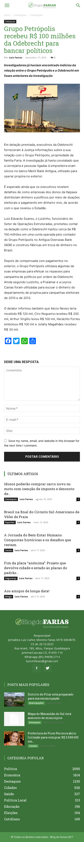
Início (7, 15)
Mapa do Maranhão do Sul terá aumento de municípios (49, 716)
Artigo (8, 596)
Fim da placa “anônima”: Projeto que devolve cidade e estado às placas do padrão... (35, 568)
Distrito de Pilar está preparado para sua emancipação (50, 696)
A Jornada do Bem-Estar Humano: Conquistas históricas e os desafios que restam (37, 540)
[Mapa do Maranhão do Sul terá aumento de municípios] (14, 719)
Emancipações (36, 703)
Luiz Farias (15, 57)
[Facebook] (36, 668)
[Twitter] (47, 668)
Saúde (8, 550)
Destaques (20, 15)
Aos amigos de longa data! (26, 591)
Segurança (10, 578)
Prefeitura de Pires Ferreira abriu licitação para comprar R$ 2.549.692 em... (53, 737)
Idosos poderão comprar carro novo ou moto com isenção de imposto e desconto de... (39, 489)
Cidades (33, 746)
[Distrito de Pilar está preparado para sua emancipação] (14, 699)
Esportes (9, 522)
